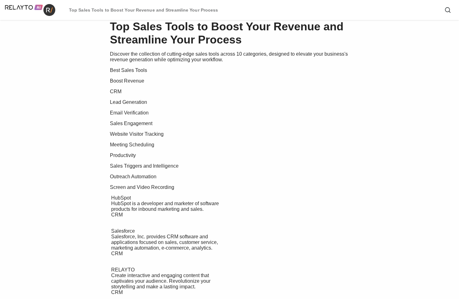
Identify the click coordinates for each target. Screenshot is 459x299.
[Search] (448, 10)
